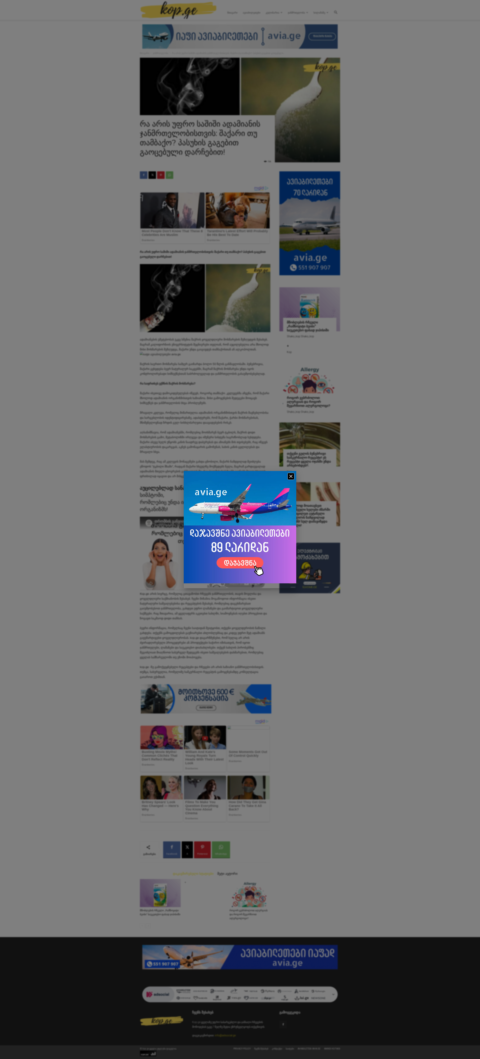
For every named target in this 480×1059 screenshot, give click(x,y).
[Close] (290, 476)
